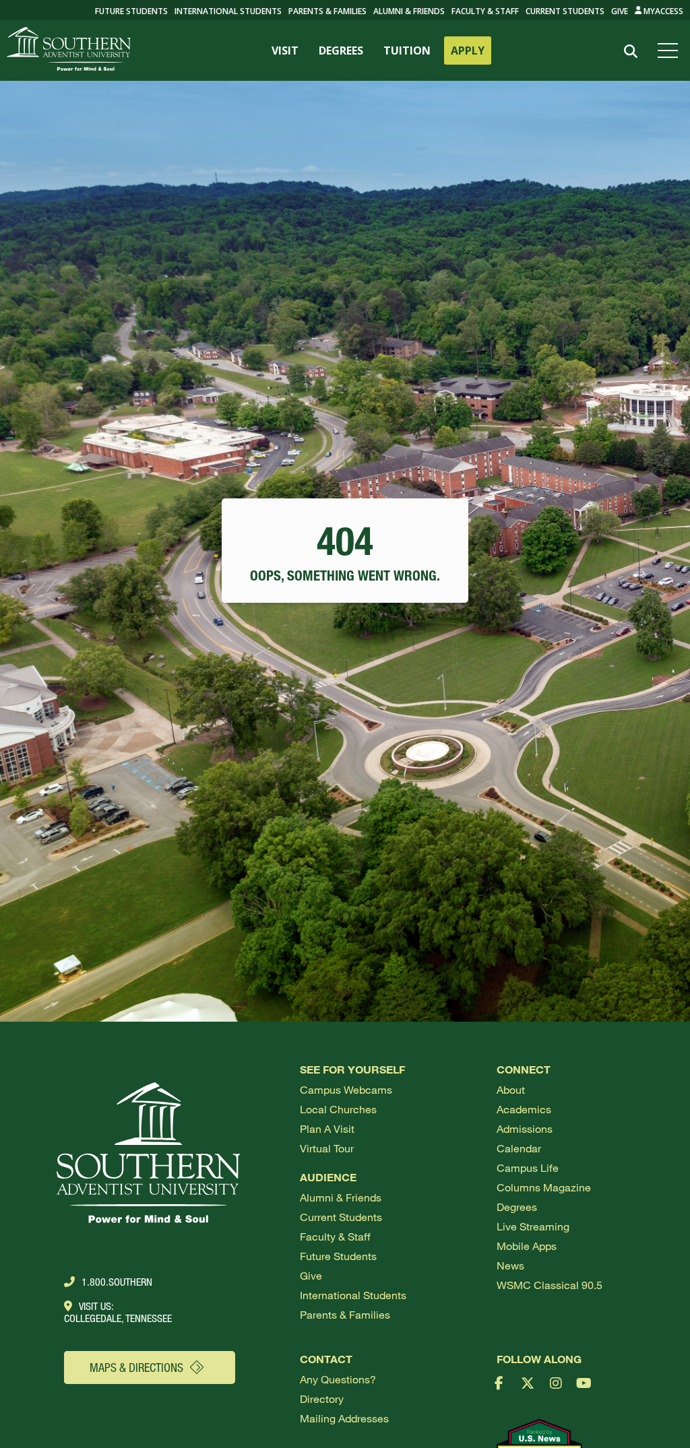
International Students (228, 11)
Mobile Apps (527, 1245)
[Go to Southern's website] (68, 50)
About (511, 1089)
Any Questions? (338, 1379)
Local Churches (338, 1109)
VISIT (285, 50)
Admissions (525, 1128)
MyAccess (662, 11)
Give (619, 11)
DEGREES (341, 50)
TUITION (407, 50)
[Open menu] (670, 50)
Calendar (519, 1148)
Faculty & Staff (485, 11)
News (510, 1265)
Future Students (338, 1255)
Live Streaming (533, 1226)
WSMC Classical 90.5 (549, 1284)
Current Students (565, 11)
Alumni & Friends (409, 11)
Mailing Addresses (344, 1418)
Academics (524, 1109)
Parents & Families (327, 11)
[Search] (630, 51)
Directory (322, 1398)
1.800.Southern (117, 1282)
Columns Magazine (544, 1187)
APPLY (467, 50)
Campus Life (528, 1167)
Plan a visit (327, 1128)
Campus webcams (346, 1089)
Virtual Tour (327, 1148)
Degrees (517, 1206)
